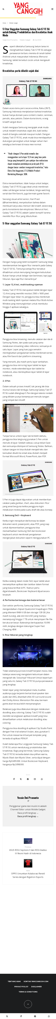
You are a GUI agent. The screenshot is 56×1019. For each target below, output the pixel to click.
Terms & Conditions (28, 992)
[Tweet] (21, 779)
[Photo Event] (28, 90)
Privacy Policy (21, 987)
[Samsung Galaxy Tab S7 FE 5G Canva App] (28, 478)
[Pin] (28, 779)
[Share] (14, 779)
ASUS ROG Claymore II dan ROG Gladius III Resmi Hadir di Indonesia (28, 850)
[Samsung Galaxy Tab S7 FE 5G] (28, 323)
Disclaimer (36, 987)
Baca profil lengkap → (28, 816)
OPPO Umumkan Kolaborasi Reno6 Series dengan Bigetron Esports (28, 874)
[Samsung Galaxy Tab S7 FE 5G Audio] (28, 653)
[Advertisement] (28, 935)
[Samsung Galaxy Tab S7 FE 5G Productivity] (28, 559)
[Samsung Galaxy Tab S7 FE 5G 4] (28, 243)
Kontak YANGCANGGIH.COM (36, 981)
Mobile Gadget (25, 40)
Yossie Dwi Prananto (10, 40)
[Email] (35, 779)
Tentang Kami (14, 981)
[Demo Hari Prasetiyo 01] (28, 418)
